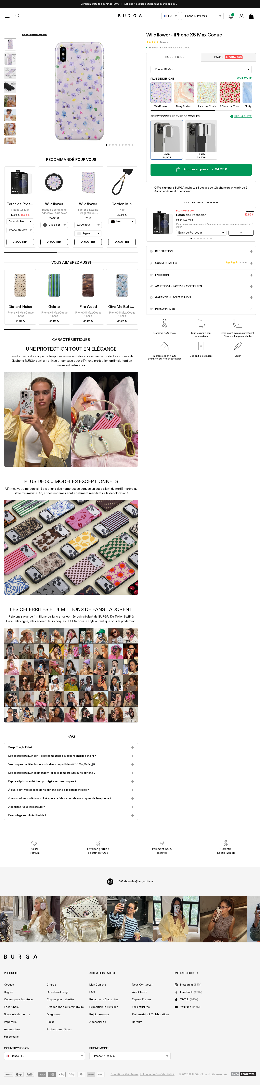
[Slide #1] (109, 145)
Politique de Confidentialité (157, 1074)
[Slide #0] (106, 145)
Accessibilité (97, 1022)
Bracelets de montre (17, 1014)
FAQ (92, 992)
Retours (137, 1022)
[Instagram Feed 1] (130, 919)
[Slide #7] (129, 145)
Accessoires (12, 1029)
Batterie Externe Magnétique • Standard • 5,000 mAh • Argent (88, 212)
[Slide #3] (116, 145)
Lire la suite (243, 116)
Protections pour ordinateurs (65, 1007)
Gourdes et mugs (57, 992)
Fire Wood (88, 307)
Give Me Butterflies (125, 307)
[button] (157, 42)
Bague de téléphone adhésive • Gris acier (54, 211)
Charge (51, 984)
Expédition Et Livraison (103, 1007)
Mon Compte (97, 984)
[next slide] (10, 147)
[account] (241, 16)
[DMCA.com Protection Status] (243, 1074)
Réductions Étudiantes (103, 999)
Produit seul (174, 57)
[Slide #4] (119, 145)
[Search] (18, 16)
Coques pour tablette (60, 999)
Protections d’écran (59, 1029)
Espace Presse (141, 999)
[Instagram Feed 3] (223, 919)
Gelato (54, 307)
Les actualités (141, 1007)
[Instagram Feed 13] (36, 919)
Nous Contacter (142, 984)
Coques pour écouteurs (19, 999)
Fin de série (11, 1036)
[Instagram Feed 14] (83, 919)
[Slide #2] (113, 145)
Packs (228, 57)
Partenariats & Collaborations (150, 1014)
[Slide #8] (132, 145)
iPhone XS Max (20, 210)
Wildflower (54, 204)
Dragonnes (54, 1014)
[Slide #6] (126, 145)
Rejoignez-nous (99, 1014)
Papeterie (10, 1022)
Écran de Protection (23, 204)
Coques (9, 984)
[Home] (130, 16)
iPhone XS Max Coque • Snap (20, 314)
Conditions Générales (124, 1074)
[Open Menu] (7, 16)
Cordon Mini (122, 204)
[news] (231, 16)
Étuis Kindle (11, 1007)
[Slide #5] (123, 145)
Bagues (8, 992)
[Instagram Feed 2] (176, 919)
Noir (122, 210)
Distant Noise (20, 307)
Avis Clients (139, 992)
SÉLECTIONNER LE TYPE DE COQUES (175, 116)
